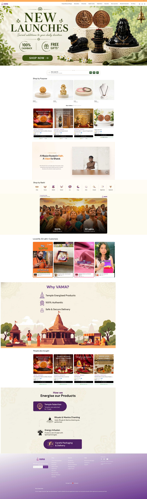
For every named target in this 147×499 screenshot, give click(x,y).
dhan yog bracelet (94, 491)
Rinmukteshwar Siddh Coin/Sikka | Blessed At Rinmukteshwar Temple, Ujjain (43, 131)
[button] (34, 132)
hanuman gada (69, 491)
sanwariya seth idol (102, 491)
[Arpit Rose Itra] (83, 364)
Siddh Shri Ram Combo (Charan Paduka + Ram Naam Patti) (103, 376)
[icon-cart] (144, 4)
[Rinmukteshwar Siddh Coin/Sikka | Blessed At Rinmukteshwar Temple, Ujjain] (43, 118)
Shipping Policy (71, 466)
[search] (139, 4)
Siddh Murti (54, 468)
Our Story (54, 476)
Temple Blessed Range (57, 460)
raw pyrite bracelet (85, 491)
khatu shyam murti (77, 491)
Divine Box (54, 464)
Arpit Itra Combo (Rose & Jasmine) (61, 376)
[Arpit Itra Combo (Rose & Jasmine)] (63, 364)
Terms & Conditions (72, 464)
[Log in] (142, 4)
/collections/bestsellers (5, 6)
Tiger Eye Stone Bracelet (51, 491)
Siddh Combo (55, 466)
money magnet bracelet (40, 491)
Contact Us (86, 462)
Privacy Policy (71, 462)
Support (86, 464)
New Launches (55, 472)
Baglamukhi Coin (98, 129)
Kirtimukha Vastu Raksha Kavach (61, 131)
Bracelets (54, 470)
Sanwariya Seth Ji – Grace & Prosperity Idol (83, 131)
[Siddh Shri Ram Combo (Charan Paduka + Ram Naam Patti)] (104, 364)
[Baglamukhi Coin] (104, 118)
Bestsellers (54, 462)
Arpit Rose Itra (77, 376)
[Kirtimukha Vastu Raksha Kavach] (63, 118)
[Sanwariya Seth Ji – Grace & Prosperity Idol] (83, 118)
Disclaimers (70, 460)
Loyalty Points (71, 468)
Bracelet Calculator (56, 474)
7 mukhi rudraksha (61, 491)
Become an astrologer (89, 460)
